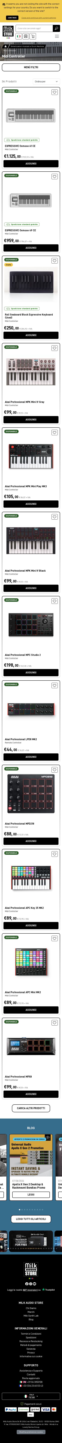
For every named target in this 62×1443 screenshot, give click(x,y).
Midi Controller (11, 149)
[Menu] (57, 36)
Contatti (31, 1374)
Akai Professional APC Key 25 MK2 (24, 908)
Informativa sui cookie (31, 1356)
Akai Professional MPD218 (19, 824)
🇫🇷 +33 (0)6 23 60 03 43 (31, 1386)
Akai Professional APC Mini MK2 (23, 992)
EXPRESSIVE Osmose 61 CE (20, 146)
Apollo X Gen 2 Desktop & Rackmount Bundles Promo (28, 1186)
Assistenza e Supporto (31, 1370)
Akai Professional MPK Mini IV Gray (24, 402)
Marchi (31, 1312)
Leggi (31, 1194)
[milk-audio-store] (8, 32)
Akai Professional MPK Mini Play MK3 (26, 486)
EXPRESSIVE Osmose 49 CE (20, 230)
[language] (19, 36)
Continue (12, 18)
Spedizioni (31, 1337)
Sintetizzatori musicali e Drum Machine (27, 46)
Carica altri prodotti (31, 1108)
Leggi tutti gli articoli (31, 1219)
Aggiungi (31, 163)
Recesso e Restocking (31, 1341)
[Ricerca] (56, 28)
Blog (31, 1319)
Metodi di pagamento (31, 1345)
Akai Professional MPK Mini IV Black (25, 571)
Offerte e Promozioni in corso (29, 1139)
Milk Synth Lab (31, 1315)
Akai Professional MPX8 (18, 1076)
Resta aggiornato (31, 1378)
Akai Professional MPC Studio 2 (23, 655)
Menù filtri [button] (31, 67)
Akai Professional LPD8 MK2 (21, 739)
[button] (19, 1209)
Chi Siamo (31, 1308)
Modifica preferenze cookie (31, 1432)
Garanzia (31, 1349)
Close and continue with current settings (38, 18)
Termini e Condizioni (31, 1334)
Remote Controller (13, 743)
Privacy (31, 1352)
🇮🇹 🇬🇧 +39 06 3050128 (31, 1382)
